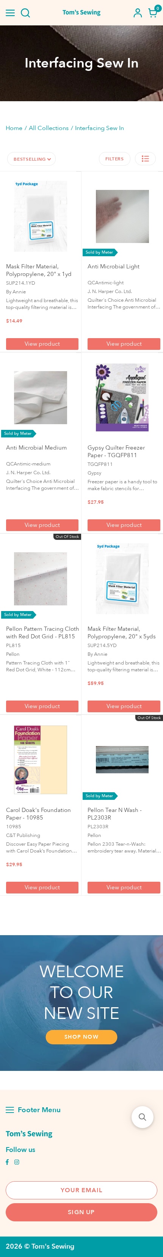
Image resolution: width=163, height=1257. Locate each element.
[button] (145, 158)
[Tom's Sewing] (82, 12)
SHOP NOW (81, 1037)
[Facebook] (7, 1163)
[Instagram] (16, 1163)
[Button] (25, 12)
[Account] (137, 12)
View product (42, 344)
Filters (114, 159)
